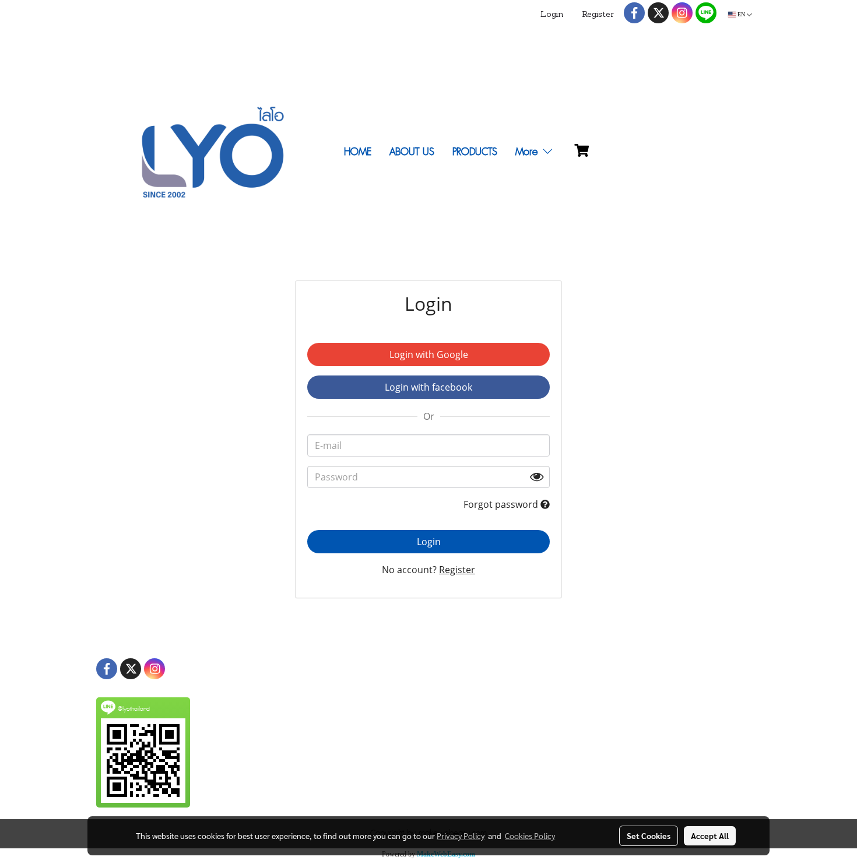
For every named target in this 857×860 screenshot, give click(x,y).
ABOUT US (411, 152)
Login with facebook (428, 387)
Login (551, 14)
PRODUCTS (474, 152)
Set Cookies (648, 835)
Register (598, 14)
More (528, 152)
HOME (357, 152)
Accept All (710, 835)
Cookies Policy (530, 835)
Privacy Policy (460, 835)
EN (741, 14)
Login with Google (428, 354)
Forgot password (501, 504)
